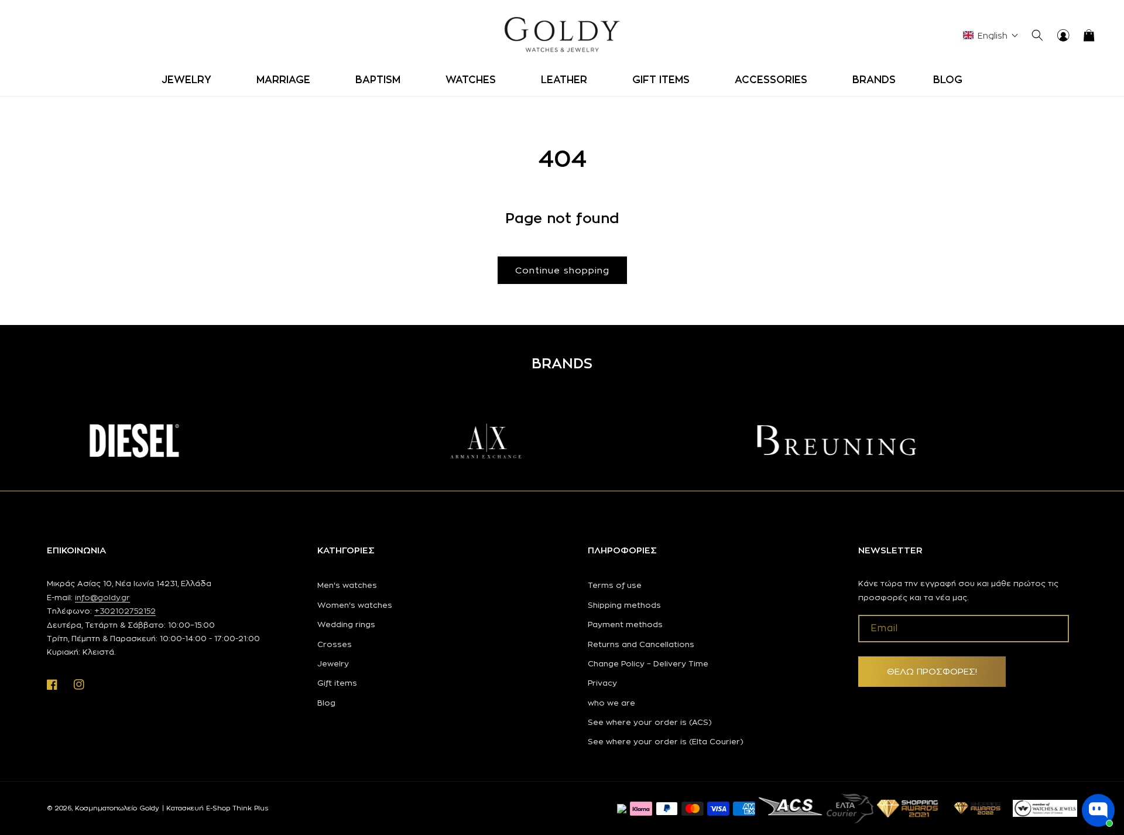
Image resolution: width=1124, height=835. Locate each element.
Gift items (337, 683)
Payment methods (625, 624)
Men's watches (347, 585)
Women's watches (354, 605)
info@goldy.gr (102, 597)
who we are (611, 703)
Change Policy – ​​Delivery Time (648, 663)
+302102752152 (125, 611)
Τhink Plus (250, 808)
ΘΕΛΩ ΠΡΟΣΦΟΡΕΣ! (932, 671)
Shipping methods (624, 605)
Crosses (334, 644)
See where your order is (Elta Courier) (665, 741)
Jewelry (333, 663)
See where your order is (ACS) (650, 722)
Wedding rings (346, 624)
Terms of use (615, 585)
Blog (326, 703)
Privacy (602, 683)
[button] (190, 79)
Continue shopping (562, 270)
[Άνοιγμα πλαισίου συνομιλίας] (1098, 810)
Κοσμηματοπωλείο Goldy (117, 808)
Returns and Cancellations (641, 644)
